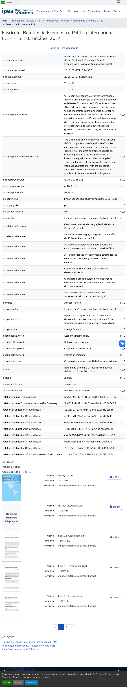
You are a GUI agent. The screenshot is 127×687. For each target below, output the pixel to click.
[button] (17, 11)
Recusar (18, 682)
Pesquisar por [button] (74, 11)
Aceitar (7, 682)
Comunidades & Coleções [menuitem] (50, 11)
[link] (114, 477)
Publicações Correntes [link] (58, 20)
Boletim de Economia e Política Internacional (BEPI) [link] (88, 20)
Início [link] (4, 20)
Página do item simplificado (63, 48)
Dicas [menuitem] (107, 11)
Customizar (31, 682)
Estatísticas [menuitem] (94, 11)
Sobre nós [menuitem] (119, 11)
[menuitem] (76, 11)
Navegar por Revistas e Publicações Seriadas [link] (26, 20)
